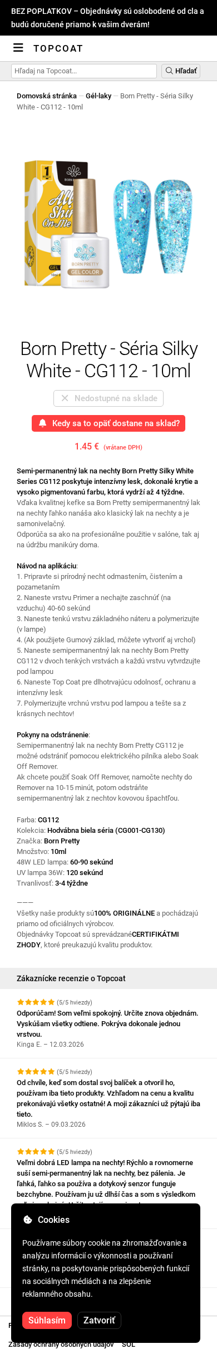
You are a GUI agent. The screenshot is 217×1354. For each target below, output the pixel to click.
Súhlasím (47, 1320)
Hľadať (185, 71)
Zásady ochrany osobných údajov (61, 1344)
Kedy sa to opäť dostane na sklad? (114, 423)
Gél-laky (98, 96)
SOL (128, 1344)
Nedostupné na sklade (113, 398)
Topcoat (58, 48)
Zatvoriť (99, 1320)
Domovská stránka (47, 96)
